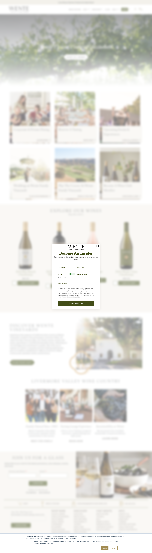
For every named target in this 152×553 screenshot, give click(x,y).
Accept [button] (105, 548)
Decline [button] (113, 548)
